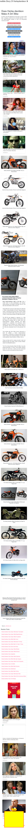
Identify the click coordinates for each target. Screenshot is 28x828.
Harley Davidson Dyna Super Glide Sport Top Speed (12, 631)
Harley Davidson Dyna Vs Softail (8, 663)
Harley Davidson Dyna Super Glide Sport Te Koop (12, 641)
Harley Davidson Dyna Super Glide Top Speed (11, 636)
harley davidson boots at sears (14, 23)
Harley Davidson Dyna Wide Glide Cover (10, 639)
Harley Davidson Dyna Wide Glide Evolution (11, 666)
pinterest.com (8, 626)
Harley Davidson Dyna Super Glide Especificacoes (12, 634)
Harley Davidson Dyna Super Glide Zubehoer (11, 656)
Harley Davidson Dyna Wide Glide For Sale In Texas (12, 644)
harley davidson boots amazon (14, 29)
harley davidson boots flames (14, 33)
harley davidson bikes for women (14, 25)
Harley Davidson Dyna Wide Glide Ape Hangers (11, 659)
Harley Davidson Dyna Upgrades (8, 654)
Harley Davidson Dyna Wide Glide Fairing (10, 671)
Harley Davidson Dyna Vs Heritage (9, 678)
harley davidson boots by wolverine (14, 27)
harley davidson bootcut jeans (14, 36)
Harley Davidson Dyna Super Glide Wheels (10, 649)
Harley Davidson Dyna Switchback (9, 668)
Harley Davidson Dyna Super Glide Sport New (11, 673)
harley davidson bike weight (14, 34)
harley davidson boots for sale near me (14, 31)
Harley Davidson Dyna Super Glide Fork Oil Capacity (12, 661)
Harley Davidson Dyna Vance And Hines (10, 646)
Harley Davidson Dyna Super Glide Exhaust (10, 651)
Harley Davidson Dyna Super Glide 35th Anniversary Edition (14, 676)
